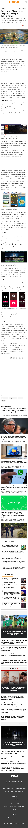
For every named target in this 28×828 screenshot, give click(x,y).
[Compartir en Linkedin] (15, 51)
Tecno (2, 8)
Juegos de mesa (13, 398)
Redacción (12, 799)
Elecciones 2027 (23, 4)
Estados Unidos (19, 788)
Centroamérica (10, 791)
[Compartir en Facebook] (9, 51)
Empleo (16, 799)
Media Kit (14, 809)
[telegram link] (18, 782)
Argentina (6, 806)
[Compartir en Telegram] (18, 51)
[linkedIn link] (21, 782)
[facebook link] (7, 782)
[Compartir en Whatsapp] (6, 51)
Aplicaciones (4, 398)
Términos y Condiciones (9, 817)
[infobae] (14, 2)
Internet (3, 400)
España (13, 788)
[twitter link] (10, 782)
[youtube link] (15, 782)
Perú (5, 791)
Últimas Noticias (17, 791)
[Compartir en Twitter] (12, 51)
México (24, 788)
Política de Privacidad (19, 817)
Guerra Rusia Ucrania (11, 4)
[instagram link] (13, 782)
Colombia (8, 788)
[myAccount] (26, 2)
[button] (2, 1)
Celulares (21, 398)
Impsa (17, 4)
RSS (23, 791)
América (4, 788)
